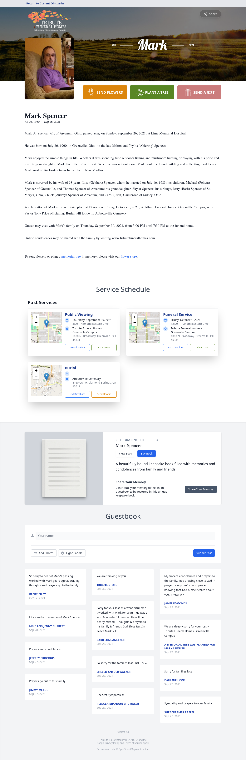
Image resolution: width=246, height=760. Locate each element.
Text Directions (77, 347)
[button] (46, 323)
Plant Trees (104, 347)
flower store (129, 256)
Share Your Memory (201, 489)
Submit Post (204, 553)
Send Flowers (104, 394)
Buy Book (146, 453)
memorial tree (71, 256)
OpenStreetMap (127, 749)
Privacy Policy (112, 743)
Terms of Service (133, 743)
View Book (125, 453)
